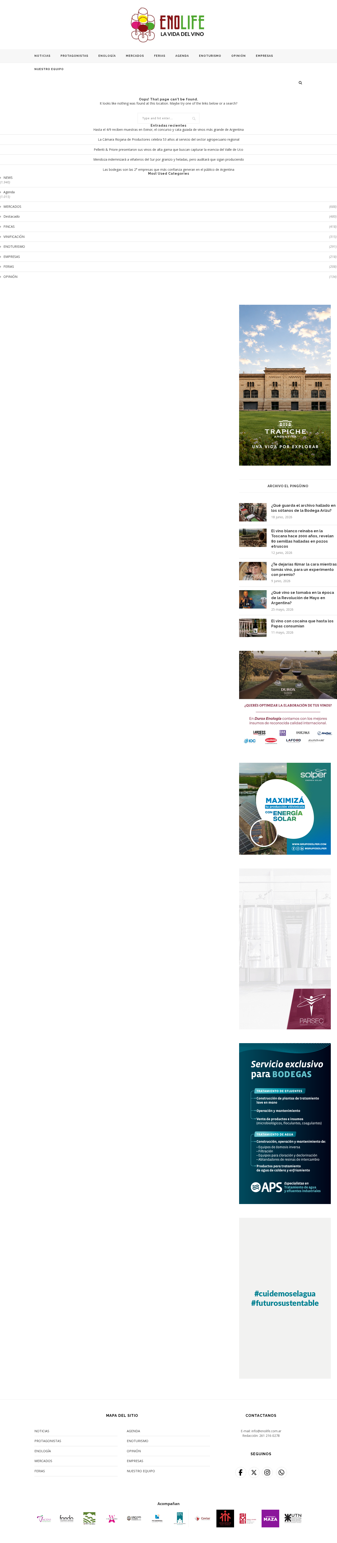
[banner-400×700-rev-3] (285, 871)
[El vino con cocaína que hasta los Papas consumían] (253, 628)
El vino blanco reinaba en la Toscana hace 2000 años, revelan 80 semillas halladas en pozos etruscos (302, 539)
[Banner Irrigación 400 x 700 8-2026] (285, 1220)
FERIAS (159, 55)
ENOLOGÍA (107, 55)
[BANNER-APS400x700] (285, 1046)
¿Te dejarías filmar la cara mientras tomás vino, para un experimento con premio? (304, 569)
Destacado (170, 216)
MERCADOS (135, 55)
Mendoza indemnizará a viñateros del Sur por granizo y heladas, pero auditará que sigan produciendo (168, 159)
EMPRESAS (264, 55)
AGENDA (182, 55)
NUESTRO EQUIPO (49, 69)
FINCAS (170, 226)
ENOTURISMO (210, 55)
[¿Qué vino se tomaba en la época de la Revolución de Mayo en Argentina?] (253, 599)
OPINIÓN (238, 55)
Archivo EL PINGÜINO (288, 486)
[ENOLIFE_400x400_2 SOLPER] (285, 765)
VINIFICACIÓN (170, 236)
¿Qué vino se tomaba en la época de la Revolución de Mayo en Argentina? (302, 597)
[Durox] (288, 654)
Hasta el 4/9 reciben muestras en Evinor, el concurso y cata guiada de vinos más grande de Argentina (168, 129)
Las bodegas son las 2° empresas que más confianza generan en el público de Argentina (168, 169)
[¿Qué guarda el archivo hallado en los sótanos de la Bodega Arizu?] (253, 512)
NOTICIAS (42, 55)
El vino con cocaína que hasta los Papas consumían (302, 623)
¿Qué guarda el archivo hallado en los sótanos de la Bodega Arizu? (303, 508)
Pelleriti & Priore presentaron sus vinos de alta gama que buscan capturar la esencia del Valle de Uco (168, 149)
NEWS (8, 177)
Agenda (9, 192)
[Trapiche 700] (285, 307)
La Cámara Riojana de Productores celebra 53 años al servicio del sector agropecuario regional (168, 139)
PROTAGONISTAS (74, 55)
